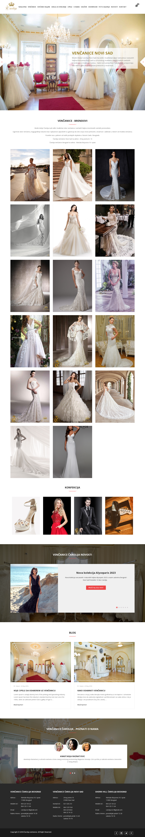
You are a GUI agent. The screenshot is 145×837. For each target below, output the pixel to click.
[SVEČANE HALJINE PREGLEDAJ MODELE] (57, 503)
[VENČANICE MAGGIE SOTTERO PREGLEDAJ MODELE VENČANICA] (115, 273)
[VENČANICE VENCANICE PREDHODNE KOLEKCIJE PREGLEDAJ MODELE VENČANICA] (30, 384)
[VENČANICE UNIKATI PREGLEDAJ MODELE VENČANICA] (115, 328)
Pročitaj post (18, 692)
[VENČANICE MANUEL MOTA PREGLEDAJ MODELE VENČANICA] (72, 328)
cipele (70, 7)
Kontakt (122, 7)
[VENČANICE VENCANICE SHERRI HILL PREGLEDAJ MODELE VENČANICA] (30, 328)
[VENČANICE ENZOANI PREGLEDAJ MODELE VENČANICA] (115, 162)
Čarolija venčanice (30, 819)
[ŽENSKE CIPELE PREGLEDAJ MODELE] (26, 503)
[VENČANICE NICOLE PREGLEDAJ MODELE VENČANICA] (30, 439)
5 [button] (125, 594)
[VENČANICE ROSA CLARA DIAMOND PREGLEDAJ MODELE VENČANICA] (115, 384)
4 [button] (123, 594)
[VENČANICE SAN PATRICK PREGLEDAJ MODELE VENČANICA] (30, 273)
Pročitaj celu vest (95, 575)
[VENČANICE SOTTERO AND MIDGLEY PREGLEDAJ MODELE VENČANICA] (72, 273)
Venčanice (32, 7)
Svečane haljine (43, 7)
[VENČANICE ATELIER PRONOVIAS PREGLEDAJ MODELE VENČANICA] (30, 218)
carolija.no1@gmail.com (29, 797)
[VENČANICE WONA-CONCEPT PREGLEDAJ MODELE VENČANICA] (30, 162)
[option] (72, 575)
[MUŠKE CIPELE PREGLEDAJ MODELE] (119, 503)
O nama (77, 7)
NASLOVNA (23, 7)
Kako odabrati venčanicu (91, 678)
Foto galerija (104, 7)
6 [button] (127, 594)
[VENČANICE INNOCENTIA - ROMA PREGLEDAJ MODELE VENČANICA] (115, 218)
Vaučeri (84, 7)
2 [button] (119, 594)
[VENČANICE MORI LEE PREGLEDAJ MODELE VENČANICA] (72, 384)
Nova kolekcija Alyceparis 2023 (96, 560)
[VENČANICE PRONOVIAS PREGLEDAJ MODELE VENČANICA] (72, 162)
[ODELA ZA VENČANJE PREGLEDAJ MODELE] (88, 503)
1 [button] (116, 594)
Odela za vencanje (58, 7)
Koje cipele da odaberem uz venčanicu (35, 678)
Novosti (114, 7)
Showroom (92, 7)
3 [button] (121, 594)
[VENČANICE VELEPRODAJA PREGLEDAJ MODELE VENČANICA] (72, 218)
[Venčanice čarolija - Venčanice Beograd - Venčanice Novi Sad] (11, 6)
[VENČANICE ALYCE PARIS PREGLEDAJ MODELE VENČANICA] (72, 439)
